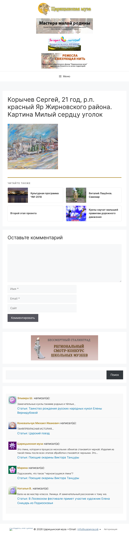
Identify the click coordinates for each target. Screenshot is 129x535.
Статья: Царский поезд (33, 433)
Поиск (115, 374)
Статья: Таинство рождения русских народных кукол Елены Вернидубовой (59, 411)
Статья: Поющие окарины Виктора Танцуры (48, 457)
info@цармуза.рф (87, 529)
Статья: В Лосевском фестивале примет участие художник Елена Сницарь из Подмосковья (63, 501)
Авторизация (110, 529)
